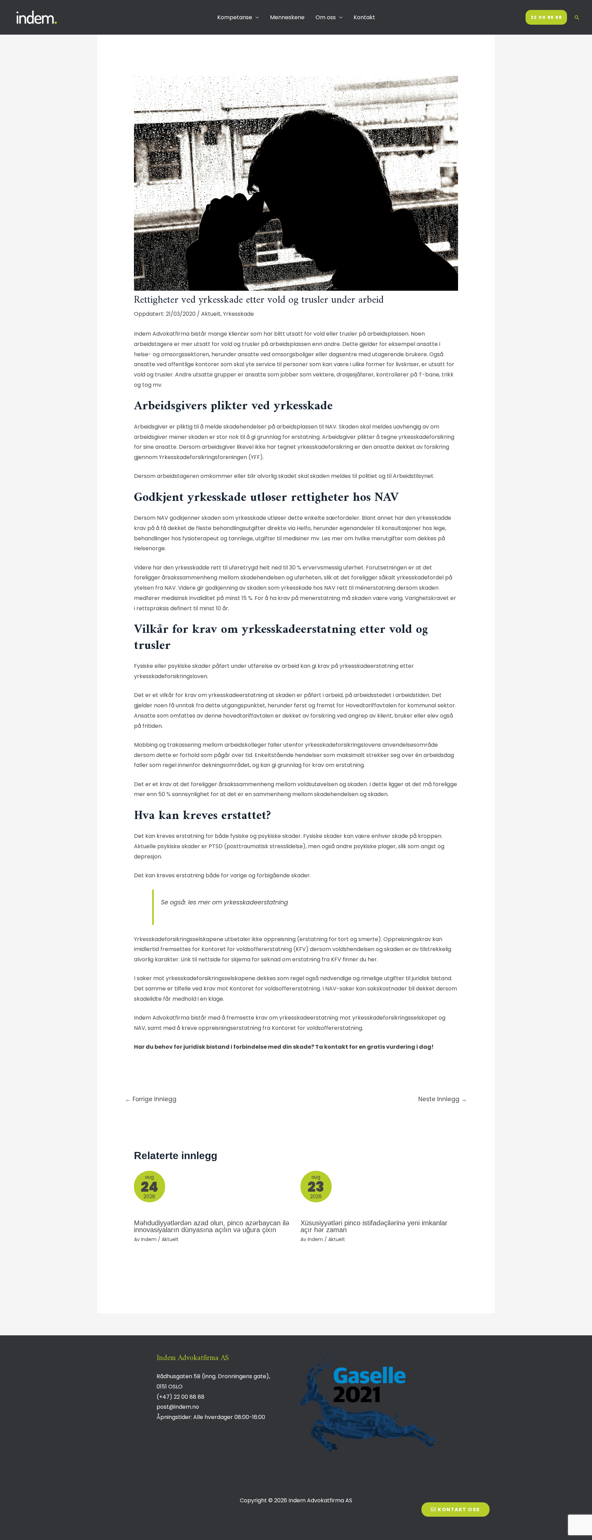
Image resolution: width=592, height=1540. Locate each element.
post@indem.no (178, 1407)
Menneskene (287, 17)
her (372, 959)
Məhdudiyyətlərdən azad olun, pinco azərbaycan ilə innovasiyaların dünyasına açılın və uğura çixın (211, 1226)
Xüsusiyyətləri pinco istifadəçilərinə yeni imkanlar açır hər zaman (373, 1226)
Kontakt (364, 17)
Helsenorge (149, 548)
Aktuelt (211, 314)
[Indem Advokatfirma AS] (37, 17)
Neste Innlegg (442, 1099)
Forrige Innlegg (150, 1099)
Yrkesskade (238, 314)
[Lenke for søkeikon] (577, 17)
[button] (455, 1509)
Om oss (326, 17)
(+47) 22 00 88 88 (181, 1397)
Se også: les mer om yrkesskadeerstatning (225, 902)
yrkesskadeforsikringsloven (170, 676)
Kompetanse (234, 17)
